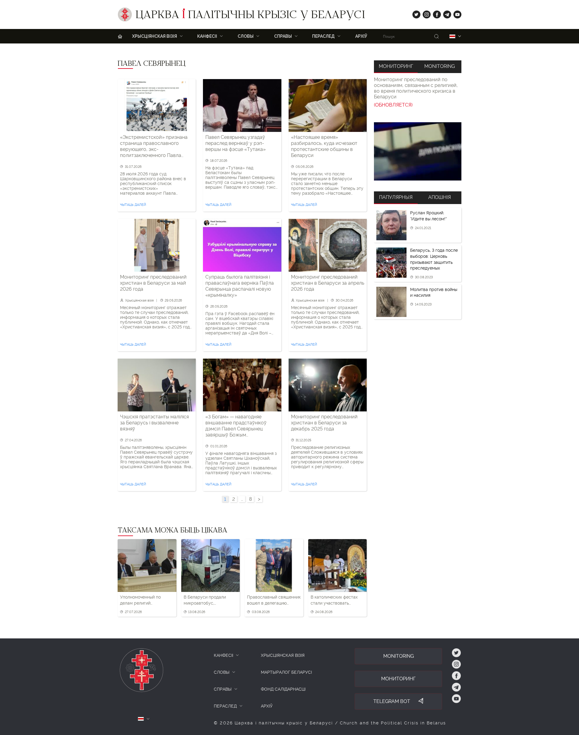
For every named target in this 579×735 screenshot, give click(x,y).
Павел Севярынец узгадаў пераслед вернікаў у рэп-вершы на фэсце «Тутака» (235, 143)
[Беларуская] (452, 36)
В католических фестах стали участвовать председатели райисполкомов (334, 600)
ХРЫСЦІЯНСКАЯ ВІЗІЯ (283, 655)
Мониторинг (396, 66)
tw (415, 13)
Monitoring (439, 66)
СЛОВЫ (221, 672)
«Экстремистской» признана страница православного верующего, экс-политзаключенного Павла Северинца (154, 146)
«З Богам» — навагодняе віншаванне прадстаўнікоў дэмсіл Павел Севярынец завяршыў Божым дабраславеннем (236, 426)
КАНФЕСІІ (223, 655)
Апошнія (439, 197)
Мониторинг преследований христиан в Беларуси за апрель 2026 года (327, 283)
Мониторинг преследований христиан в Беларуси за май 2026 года (153, 283)
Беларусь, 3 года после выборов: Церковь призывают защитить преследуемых (434, 259)
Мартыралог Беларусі (286, 672)
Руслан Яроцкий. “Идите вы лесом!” (428, 215)
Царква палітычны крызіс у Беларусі (250, 16)
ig (424, 13)
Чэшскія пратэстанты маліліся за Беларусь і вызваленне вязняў (154, 423)
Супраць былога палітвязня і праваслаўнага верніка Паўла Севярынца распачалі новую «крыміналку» (239, 286)
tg (445, 13)
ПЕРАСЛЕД (225, 706)
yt (455, 13)
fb (435, 13)
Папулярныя (396, 197)
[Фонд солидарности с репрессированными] (417, 151)
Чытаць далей (133, 205)
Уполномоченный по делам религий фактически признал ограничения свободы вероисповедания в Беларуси (142, 600)
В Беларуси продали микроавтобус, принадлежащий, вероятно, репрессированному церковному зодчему (205, 600)
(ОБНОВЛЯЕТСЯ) (393, 105)
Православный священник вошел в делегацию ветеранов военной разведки (274, 600)
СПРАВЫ (223, 689)
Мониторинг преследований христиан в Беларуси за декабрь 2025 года (324, 423)
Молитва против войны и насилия (433, 292)
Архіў (361, 36)
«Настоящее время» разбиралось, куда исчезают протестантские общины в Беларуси (324, 146)
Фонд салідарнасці (283, 689)
